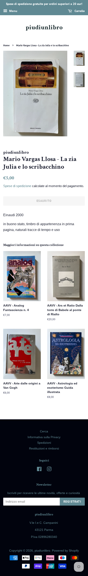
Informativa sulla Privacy (44, 437)
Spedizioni (44, 442)
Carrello (79, 11)
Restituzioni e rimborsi (44, 448)
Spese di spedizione (17, 186)
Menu (12, 11)
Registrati (72, 501)
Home (6, 45)
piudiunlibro (44, 27)
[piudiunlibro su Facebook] (39, 470)
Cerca (44, 431)
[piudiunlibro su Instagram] (49, 470)
